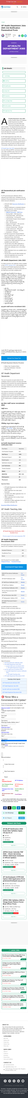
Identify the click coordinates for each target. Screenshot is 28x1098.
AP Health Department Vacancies (16, 667)
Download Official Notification (9, 505)
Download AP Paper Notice (14, 567)
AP (3, 22)
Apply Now (23, 959)
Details (23, 591)
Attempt (9, 358)
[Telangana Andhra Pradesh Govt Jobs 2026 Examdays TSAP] (6, 7)
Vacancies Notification (18, 204)
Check (22, 585)
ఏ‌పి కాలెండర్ (9, 428)
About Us (5, 1051)
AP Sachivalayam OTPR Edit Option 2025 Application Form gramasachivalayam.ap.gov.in (14, 879)
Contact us (6, 1053)
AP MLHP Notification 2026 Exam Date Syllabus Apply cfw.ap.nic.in (13, 831)
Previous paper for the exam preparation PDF (14, 536)
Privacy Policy (6, 1057)
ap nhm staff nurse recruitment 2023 (13, 669)
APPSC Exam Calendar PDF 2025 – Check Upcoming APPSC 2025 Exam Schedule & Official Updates (13, 855)
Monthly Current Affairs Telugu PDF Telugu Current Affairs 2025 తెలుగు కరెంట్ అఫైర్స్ (13, 955)
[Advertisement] (14, 175)
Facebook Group (16, 561)
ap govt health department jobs (11, 799)
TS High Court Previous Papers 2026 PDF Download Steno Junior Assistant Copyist (13, 988)
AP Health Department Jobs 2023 (13, 664)
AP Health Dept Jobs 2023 (7, 148)
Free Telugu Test (16, 358)
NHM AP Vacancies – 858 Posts (14, 212)
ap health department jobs (19, 800)
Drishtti (9, 34)
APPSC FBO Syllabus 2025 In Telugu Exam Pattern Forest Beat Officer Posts (13, 902)
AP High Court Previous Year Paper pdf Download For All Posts (12, 980)
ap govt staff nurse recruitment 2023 (15, 666)
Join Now (22, 812)
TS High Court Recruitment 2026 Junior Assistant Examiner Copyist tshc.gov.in (12, 1004)
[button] (17, 7)
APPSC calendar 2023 (10, 265)
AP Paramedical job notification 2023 (14, 662)
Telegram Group (5, 561)
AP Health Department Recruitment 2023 (15, 676)
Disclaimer (6, 1055)
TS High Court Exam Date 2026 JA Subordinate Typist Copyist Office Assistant (11, 964)
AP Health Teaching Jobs (14, 674)
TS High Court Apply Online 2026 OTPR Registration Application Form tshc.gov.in (13, 996)
